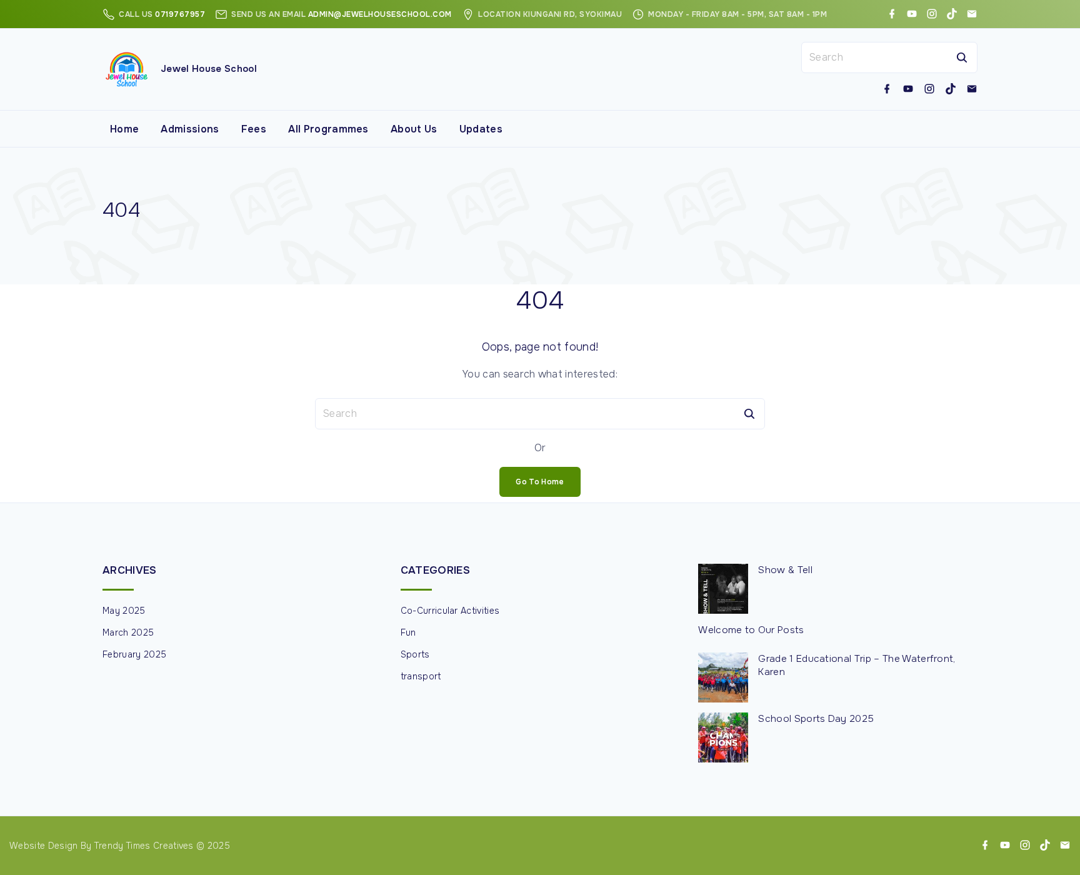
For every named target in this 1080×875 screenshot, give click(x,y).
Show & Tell (785, 570)
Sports (415, 654)
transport (421, 676)
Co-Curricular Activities (450, 610)
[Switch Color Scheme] (973, 128)
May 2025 (124, 610)
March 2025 (128, 632)
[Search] (962, 57)
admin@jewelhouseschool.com (380, 14)
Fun (408, 632)
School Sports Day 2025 (816, 718)
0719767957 (180, 14)
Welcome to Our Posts (751, 630)
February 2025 (134, 654)
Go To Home (540, 482)
